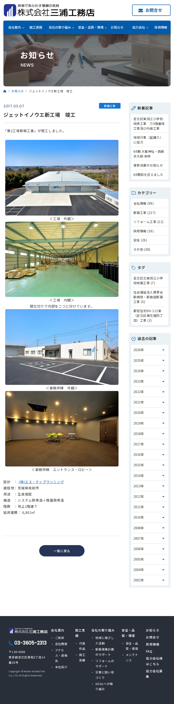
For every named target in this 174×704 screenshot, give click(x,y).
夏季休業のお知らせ (148, 165)
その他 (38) (141, 249)
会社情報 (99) (143, 203)
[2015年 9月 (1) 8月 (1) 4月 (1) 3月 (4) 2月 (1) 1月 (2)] (150, 465)
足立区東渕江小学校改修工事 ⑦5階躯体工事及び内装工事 (149, 124)
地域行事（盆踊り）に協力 (148, 139)
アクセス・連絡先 (61, 655)
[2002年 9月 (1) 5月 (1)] (150, 580)
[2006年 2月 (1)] (150, 549)
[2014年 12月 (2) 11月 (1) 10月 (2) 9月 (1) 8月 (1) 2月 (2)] (150, 475)
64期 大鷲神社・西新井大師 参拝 (148, 153)
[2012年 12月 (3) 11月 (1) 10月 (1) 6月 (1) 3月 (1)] (150, 496)
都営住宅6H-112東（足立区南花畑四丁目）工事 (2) (148, 315)
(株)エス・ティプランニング (41, 481)
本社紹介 (61, 667)
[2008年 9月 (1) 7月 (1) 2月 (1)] (150, 528)
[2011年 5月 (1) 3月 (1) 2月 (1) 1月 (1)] (150, 507)
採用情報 (161, 27)
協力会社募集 (154, 674)
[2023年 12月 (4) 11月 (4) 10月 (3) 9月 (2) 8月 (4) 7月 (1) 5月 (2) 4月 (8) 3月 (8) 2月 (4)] (150, 381)
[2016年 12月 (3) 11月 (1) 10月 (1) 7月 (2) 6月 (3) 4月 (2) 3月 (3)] (150, 454)
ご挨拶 (59, 638)
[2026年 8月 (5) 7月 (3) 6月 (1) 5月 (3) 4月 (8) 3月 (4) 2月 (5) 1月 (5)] (150, 350)
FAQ (149, 651)
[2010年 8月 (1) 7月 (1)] (150, 517)
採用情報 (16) (143, 231)
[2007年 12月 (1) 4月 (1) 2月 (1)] (150, 538)
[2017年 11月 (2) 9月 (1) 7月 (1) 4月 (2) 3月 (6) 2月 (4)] (150, 444)
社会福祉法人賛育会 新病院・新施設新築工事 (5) (148, 297)
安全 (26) (140, 240)
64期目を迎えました (148, 174)
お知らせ (117, 27)
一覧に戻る (61, 551)
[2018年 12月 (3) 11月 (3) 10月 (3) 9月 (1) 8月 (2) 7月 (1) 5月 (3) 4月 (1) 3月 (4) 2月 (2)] (150, 433)
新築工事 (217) (144, 212)
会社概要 (61, 644)
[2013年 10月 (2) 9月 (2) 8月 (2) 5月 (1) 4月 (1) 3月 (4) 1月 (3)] (150, 486)
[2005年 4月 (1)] (150, 559)
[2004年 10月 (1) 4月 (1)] (150, 570)
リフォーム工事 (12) (148, 221)
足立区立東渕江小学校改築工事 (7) (148, 280)
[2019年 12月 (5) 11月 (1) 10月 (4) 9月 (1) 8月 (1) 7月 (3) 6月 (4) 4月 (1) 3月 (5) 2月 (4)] (150, 423)
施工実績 (35, 27)
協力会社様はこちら (154, 661)
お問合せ (153, 10)
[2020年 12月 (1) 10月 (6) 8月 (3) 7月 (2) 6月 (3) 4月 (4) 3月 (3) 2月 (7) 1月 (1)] (150, 413)
